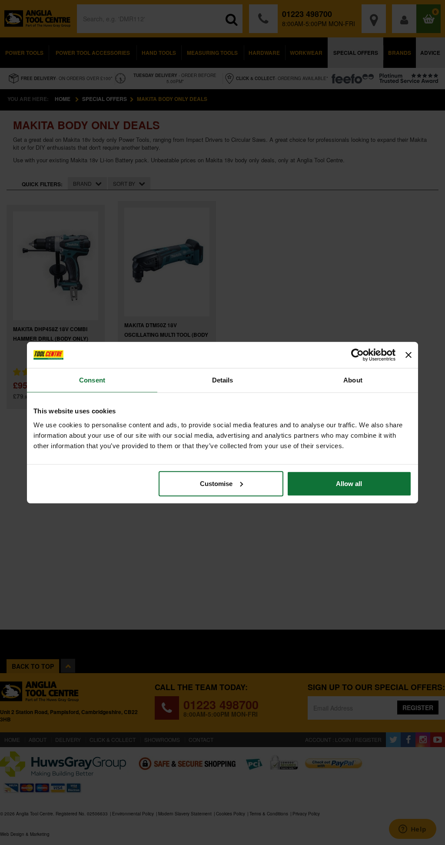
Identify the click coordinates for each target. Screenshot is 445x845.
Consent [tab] (92, 380)
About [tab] (352, 380)
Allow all (349, 483)
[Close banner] (408, 355)
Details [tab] (222, 380)
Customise (216, 483)
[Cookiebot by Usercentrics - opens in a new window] (357, 355)
